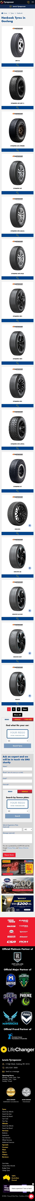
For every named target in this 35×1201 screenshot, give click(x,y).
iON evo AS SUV (17, 614)
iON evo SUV (17, 657)
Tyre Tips (5, 1121)
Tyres (4, 1109)
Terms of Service (23, 848)
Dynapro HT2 (17, 401)
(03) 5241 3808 (12, 1068)
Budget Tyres (6, 1168)
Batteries (4, 1133)
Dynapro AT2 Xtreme (17, 146)
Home (5, 13)
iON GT (17, 699)
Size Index (5, 1163)
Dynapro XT (17, 486)
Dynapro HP (17, 188)
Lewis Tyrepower (19, 6)
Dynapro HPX (17, 359)
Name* (5, 766)
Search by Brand (7, 1116)
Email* (5, 778)
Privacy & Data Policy (12, 1196)
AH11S (17, 60)
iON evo (17, 529)
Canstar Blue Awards (8, 1166)
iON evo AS (17, 572)
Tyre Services (6, 1138)
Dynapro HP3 (17, 316)
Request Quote (9, 855)
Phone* (13, 772)
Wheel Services (7, 1140)
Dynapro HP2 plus (17, 273)
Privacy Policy (12, 848)
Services (5, 1131)
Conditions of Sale (23, 1196)
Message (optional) (9, 833)
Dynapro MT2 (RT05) (17, 444)
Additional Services (8, 1142)
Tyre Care (5, 1119)
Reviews (5, 1157)
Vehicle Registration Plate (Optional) (10, 826)
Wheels (5, 1123)
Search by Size (6, 1114)
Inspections (5, 1135)
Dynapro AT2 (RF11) (17, 103)
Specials (5, 1145)
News (4, 1152)
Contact (5, 1147)
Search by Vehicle (7, 1112)
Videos (4, 1155)
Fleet (4, 1150)
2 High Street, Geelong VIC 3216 (18, 1064)
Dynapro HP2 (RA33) (17, 231)
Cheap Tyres (6, 1170)
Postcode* (6, 785)
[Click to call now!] (28, 2)
